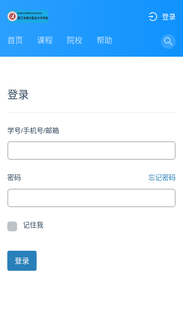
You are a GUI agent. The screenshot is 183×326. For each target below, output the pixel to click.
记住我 (33, 225)
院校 (74, 40)
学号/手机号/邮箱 (33, 130)
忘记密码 (162, 177)
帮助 (104, 40)
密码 (14, 177)
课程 (45, 40)
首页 (15, 40)
